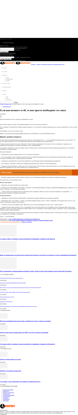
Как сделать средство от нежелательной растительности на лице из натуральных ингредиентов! (20, 287)
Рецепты (8, 80)
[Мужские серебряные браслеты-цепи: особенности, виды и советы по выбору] (4, 318)
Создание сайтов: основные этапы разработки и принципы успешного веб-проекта (27, 239)
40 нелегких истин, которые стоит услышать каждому (11, 278)
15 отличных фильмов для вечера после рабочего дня (25, 219)
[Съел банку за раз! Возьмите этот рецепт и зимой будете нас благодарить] (4, 378)
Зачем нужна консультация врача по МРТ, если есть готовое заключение (24, 332)
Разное (4, 94)
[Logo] (8, 64)
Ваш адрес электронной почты (22, 57)
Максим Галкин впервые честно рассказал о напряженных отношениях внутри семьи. (18, 306)
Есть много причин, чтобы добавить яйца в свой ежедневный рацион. (15, 292)
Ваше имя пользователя (20, 48)
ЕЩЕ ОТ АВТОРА (27, 222)
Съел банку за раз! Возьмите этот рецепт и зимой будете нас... (20, 381)
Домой (2, 104)
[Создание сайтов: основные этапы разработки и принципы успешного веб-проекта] (8, 236)
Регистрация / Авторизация (8, 42)
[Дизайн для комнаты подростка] (4, 368)
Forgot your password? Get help (8, 53)
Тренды (4, 90)
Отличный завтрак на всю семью (7, 296)
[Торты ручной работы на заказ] (4, 356)
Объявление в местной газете (6, 301)
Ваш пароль (17, 50)
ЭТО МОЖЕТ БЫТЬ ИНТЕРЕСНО (10, 222)
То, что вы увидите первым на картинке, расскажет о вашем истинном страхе (31, 220)
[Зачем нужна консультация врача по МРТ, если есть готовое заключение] (4, 329)
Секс (7, 97)
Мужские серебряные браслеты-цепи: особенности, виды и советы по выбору (25, 321)
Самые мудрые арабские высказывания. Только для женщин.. (13, 282)
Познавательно (9, 79)
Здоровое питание (7, 87)
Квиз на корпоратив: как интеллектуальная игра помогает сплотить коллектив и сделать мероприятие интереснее (38, 255)
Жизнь (7, 77)
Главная (4, 68)
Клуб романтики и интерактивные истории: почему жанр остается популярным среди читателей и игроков (35, 271)
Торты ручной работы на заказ (10, 359)
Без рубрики (8, 100)
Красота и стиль (6, 83)
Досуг (7, 98)
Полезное (5, 75)
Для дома (5, 71)
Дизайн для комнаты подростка (10, 371)
